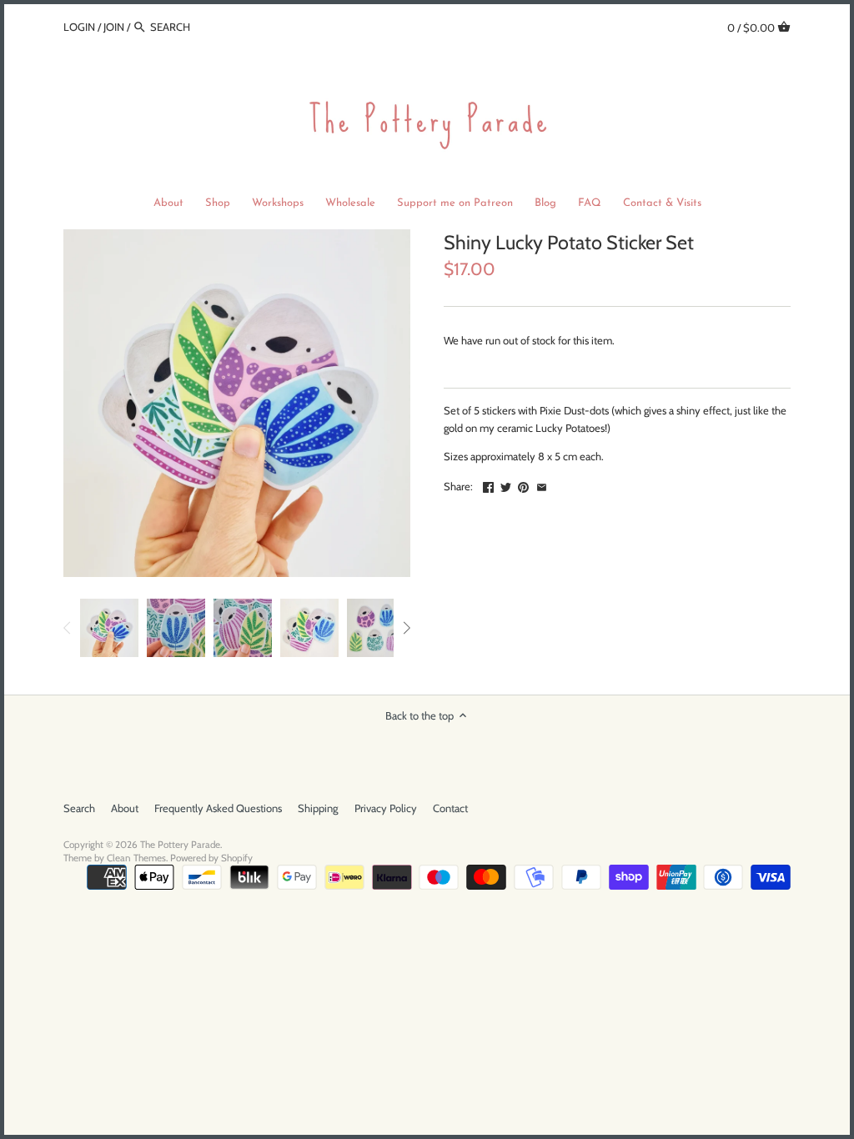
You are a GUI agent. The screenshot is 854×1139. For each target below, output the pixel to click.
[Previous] (67, 627)
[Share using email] (541, 484)
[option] (109, 628)
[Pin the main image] (523, 484)
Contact (450, 808)
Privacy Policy (385, 808)
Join (113, 26)
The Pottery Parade (180, 844)
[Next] (406, 627)
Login (79, 26)
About (124, 808)
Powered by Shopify (211, 858)
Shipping (318, 808)
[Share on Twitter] (505, 484)
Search (79, 808)
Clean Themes (136, 858)
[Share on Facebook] (488, 484)
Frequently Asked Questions (218, 808)
